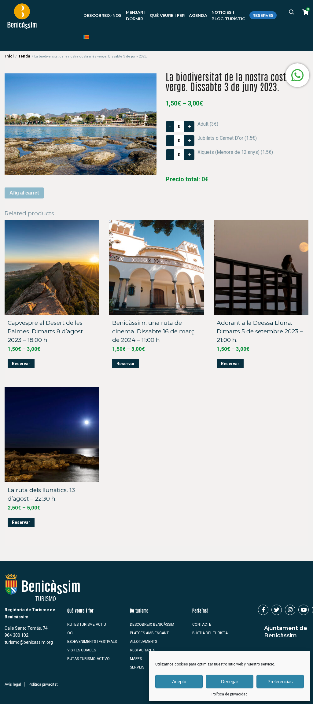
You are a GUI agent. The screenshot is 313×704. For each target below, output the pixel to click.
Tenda (24, 56)
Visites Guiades (81, 650)
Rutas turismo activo (88, 659)
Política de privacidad (230, 694)
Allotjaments (143, 641)
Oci (70, 633)
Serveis (137, 667)
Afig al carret (24, 192)
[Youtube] (303, 610)
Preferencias (280, 681)
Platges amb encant (149, 633)
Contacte (201, 624)
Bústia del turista (210, 633)
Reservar (21, 363)
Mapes (136, 659)
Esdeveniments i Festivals (92, 641)
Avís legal (13, 684)
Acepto (179, 681)
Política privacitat (43, 684)
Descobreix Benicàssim (152, 624)
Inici (9, 56)
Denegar (229, 681)
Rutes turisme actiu (86, 624)
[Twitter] (277, 610)
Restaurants (142, 650)
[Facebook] (263, 610)
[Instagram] (290, 610)
